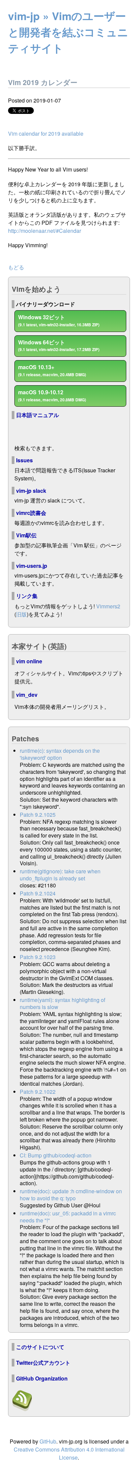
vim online (29, 661)
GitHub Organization (42, 1378)
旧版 (21, 614)
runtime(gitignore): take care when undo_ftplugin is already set (60, 874)
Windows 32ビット (58, 320)
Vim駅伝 (26, 535)
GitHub (48, 1441)
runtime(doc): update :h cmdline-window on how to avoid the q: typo (71, 1194)
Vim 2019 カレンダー (42, 82)
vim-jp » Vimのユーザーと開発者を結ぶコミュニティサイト (68, 32)
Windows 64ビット (58, 345)
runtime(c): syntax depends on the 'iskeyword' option (60, 754)
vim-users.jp (31, 565)
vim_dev (27, 694)
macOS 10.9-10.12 (52, 395)
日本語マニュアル (37, 415)
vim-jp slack (31, 490)
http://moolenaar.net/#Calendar (44, 230)
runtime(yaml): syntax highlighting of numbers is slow (62, 1003)
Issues (24, 460)
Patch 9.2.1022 (38, 1091)
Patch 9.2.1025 (38, 814)
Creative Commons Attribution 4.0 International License (69, 1453)
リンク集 (27, 596)
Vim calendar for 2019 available (45, 133)
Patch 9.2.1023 (38, 957)
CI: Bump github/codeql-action (55, 1155)
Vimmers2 (108, 606)
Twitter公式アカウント (43, 1362)
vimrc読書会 (31, 513)
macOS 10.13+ (52, 370)
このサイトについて (40, 1347)
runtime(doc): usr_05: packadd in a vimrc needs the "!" (68, 1216)
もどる (16, 267)
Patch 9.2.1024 (38, 893)
